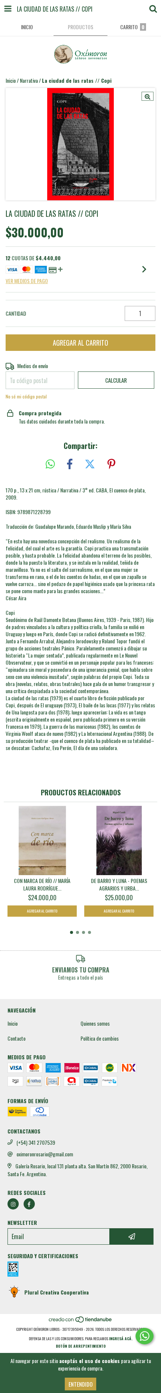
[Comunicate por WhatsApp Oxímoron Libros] (145, 1336)
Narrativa (29, 80)
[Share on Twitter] (90, 464)
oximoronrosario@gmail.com (44, 1154)
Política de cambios (99, 1038)
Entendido (80, 1384)
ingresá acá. (121, 1338)
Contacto (16, 1038)
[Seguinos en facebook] (29, 1204)
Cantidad (16, 313)
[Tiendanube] (80, 1321)
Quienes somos (95, 1023)
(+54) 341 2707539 (35, 1142)
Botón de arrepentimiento (81, 1346)
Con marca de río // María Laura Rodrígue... (42, 884)
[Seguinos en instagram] (13, 1204)
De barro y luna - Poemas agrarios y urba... (119, 884)
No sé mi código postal (26, 396)
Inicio (11, 80)
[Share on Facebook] (69, 464)
